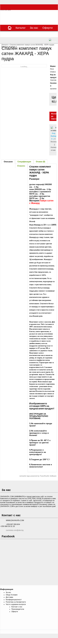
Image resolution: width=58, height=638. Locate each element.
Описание (8, 162)
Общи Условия (11, 595)
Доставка (9, 597)
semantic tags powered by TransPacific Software (37, 476)
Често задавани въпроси (16, 604)
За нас (34, 27)
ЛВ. (54, 15)
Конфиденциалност (14, 600)
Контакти (33, 33)
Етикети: (21, 166)
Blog (46, 33)
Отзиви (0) (40, 162)
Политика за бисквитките (16, 602)
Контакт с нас (16, 607)
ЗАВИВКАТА (6, 15)
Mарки (20, 33)
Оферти (47, 27)
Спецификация (24, 162)
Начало (5, 45)
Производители (17, 609)
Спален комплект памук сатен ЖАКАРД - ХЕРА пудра (32, 45)
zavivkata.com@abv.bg (15, 530)
